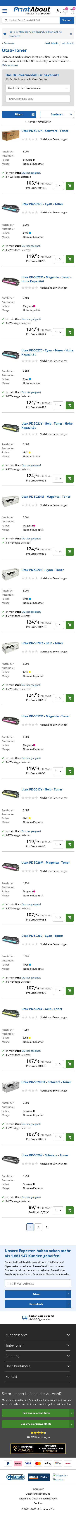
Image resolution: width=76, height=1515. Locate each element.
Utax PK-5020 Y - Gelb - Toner (42, 643)
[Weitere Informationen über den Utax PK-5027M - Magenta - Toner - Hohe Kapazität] (11, 281)
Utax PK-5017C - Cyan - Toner (42, 204)
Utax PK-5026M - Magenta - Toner (45, 863)
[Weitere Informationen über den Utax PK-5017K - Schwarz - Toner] (11, 135)
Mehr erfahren (10, 65)
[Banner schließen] (71, 34)
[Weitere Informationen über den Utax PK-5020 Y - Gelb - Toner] (11, 647)
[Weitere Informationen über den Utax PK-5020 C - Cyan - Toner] (11, 574)
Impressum (38, 1489)
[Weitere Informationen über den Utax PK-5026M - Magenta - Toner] (11, 867)
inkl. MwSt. (52, 43)
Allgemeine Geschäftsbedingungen (38, 1498)
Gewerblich (36, 1304)
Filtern (19, 114)
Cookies (38, 1503)
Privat (36, 1294)
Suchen (66, 20)
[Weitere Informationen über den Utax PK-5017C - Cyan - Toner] (11, 208)
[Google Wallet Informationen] (58, 1463)
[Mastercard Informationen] (38, 1463)
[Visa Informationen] (28, 1463)
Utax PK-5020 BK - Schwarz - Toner (46, 1082)
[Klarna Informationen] (18, 1463)
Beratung (12, 1355)
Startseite (9, 43)
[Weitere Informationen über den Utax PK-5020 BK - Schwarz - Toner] (11, 1086)
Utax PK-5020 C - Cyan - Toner (42, 570)
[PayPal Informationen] (8, 1463)
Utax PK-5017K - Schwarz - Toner (44, 131)
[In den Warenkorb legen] (70, 186)
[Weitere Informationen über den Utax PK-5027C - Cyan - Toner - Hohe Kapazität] (11, 355)
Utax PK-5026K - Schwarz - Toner (44, 1155)
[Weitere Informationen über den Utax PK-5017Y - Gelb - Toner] (11, 794)
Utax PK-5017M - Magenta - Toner (45, 716)
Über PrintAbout (18, 1366)
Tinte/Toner (14, 1345)
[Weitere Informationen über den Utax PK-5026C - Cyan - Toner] (11, 940)
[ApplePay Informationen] (48, 1463)
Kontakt (11, 1376)
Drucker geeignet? (31, 173)
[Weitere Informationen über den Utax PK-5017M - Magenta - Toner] (11, 720)
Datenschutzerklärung (38, 1493)
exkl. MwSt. (68, 43)
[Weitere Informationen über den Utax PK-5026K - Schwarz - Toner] (11, 1160)
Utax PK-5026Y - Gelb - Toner (41, 1009)
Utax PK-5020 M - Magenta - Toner (45, 497)
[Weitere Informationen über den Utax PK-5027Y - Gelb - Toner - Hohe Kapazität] (11, 428)
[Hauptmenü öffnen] (5, 11)
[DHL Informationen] (68, 1463)
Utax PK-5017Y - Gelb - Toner (41, 789)
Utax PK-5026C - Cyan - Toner (42, 936)
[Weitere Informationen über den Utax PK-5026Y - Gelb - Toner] (11, 1013)
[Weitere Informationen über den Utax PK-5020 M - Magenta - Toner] (11, 501)
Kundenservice (17, 1335)
